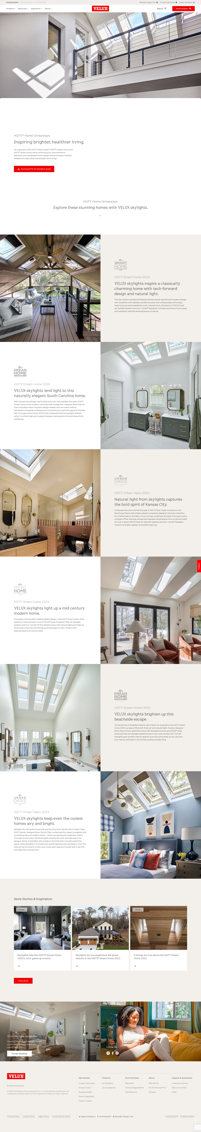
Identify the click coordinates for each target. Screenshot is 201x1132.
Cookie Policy (29, 1116)
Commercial (171, 1116)
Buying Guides (85, 1092)
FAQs (174, 1092)
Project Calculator (87, 1083)
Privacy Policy (13, 1116)
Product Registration (134, 1087)
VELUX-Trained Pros (157, 1087)
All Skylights (107, 1083)
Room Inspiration (86, 1096)
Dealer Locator (85, 1101)
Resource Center (179, 1087)
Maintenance (131, 1092)
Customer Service (180, 1083)
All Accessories (109, 1087)
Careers (152, 1092)
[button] (199, 566)
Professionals (186, 1116)
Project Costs (85, 1087)
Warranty (129, 1083)
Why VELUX (154, 1083)
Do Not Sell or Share (61, 1116)
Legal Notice (43, 1116)
